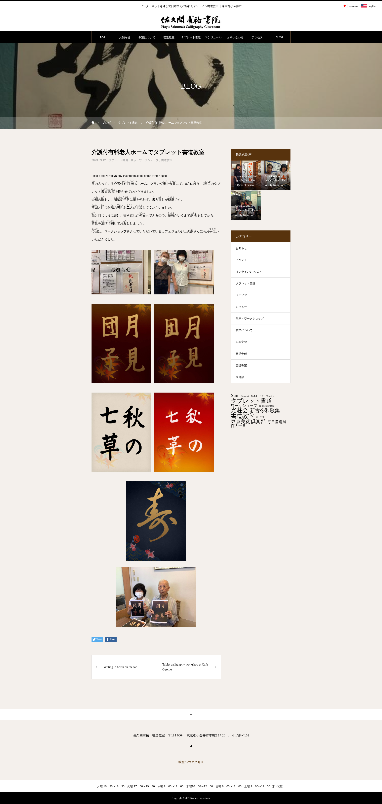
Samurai (245, 396)
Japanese (353, 6)
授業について (244, 330)
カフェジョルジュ (268, 396)
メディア (241, 295)
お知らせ (124, 37)
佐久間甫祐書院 (266, 406)
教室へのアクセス (191, 762)
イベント (241, 259)
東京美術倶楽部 (248, 421)
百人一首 (238, 426)
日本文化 (241, 342)
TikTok (254, 396)
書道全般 (241, 353)
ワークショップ (244, 405)
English (371, 6)
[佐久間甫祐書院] (191, 22)
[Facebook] (191, 747)
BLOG (279, 37)
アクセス (257, 37)
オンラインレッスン (248, 271)
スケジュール (213, 37)
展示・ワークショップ (145, 160)
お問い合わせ (235, 37)
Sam (235, 395)
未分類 (240, 377)
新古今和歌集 (265, 410)
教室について (146, 37)
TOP (102, 37)
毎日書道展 (276, 422)
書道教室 (168, 37)
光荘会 (239, 410)
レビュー (241, 306)
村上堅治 (260, 417)
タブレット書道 (191, 37)
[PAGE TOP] (191, 714)
